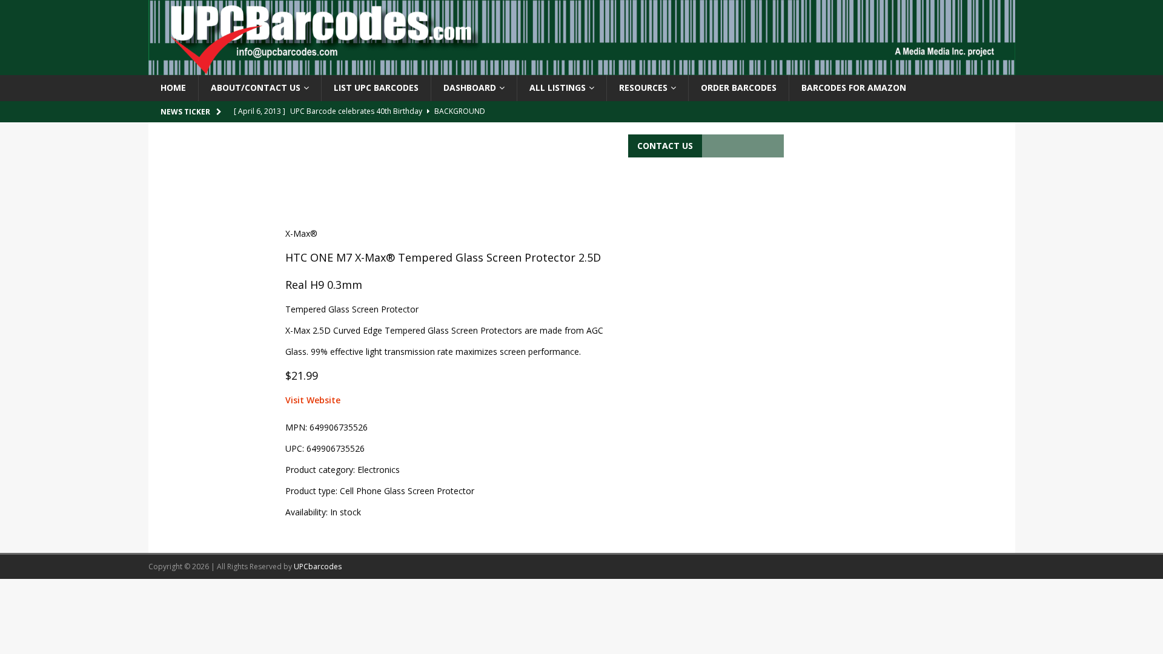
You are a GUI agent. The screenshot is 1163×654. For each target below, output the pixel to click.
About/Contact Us (255, 87)
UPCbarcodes (318, 566)
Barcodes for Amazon (853, 87)
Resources (643, 87)
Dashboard (469, 87)
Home (173, 87)
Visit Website (312, 400)
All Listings (557, 87)
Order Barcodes (739, 87)
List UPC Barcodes (376, 87)
